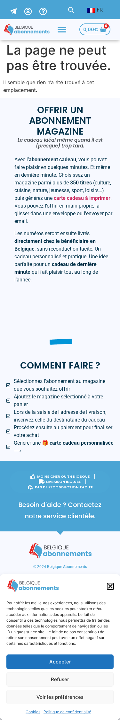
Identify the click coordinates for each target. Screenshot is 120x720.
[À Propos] (47, 9)
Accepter (60, 662)
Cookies (33, 711)
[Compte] (31, 9)
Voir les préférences (60, 697)
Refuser (60, 679)
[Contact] (17, 9)
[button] (110, 586)
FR (99, 9)
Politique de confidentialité (67, 711)
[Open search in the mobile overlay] (71, 10)
